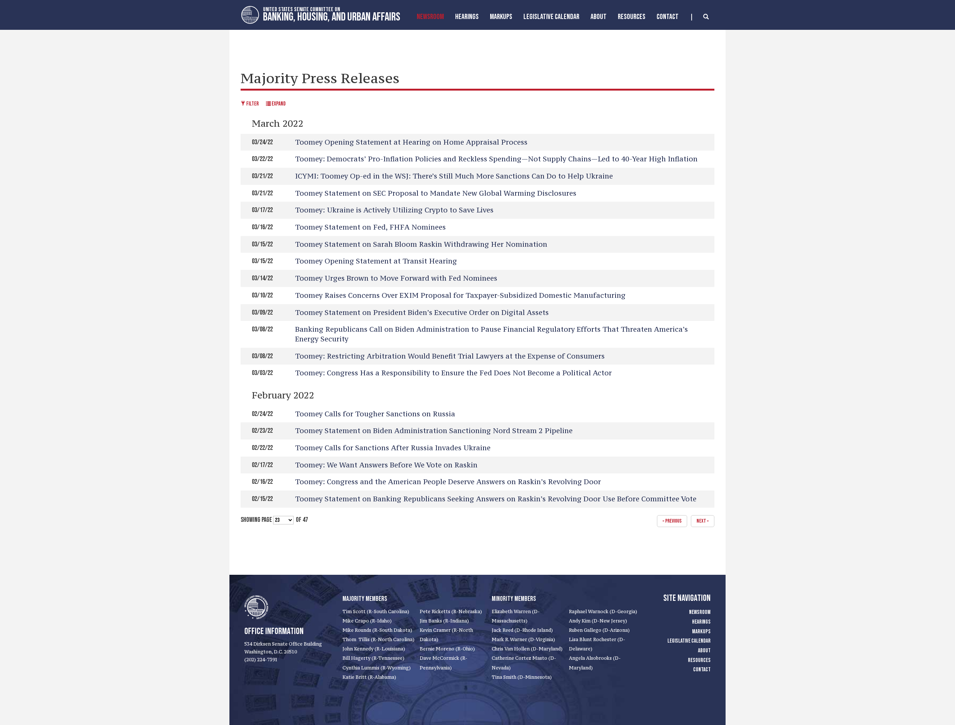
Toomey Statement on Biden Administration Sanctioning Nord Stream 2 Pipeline (434, 430)
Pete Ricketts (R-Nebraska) (451, 611)
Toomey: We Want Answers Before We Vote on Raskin (386, 464)
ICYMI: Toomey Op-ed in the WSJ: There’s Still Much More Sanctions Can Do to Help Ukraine (454, 175)
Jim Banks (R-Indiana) (444, 621)
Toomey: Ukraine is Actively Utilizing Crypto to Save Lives (394, 209)
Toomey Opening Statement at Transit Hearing (376, 260)
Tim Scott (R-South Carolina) (375, 611)
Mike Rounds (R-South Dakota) (377, 630)
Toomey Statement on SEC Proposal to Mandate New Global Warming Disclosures (435, 193)
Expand (278, 103)
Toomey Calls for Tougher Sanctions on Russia (375, 413)
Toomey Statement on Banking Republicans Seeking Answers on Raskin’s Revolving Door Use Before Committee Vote (495, 498)
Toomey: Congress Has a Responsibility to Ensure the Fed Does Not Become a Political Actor (453, 372)
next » (702, 521)
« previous (672, 521)
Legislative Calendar (551, 16)
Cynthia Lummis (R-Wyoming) (376, 668)
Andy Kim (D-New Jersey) (598, 621)
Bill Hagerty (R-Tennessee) (373, 658)
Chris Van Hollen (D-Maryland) (527, 649)
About (599, 16)
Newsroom (430, 16)
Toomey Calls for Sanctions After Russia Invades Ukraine (393, 447)
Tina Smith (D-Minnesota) (522, 677)
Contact (668, 16)
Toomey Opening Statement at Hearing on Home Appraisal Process (411, 142)
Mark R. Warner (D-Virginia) (523, 639)
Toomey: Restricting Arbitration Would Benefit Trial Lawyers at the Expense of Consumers (450, 356)
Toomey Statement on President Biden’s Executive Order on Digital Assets (422, 312)
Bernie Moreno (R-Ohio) (447, 649)
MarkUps (501, 16)
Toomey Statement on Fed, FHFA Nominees (370, 227)
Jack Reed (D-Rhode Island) (522, 630)
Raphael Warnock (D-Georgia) (603, 611)
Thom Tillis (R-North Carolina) (378, 639)
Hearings (467, 16)
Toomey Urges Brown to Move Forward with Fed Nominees (396, 278)
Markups (701, 631)
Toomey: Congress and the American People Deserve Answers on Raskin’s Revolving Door (448, 481)
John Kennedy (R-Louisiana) (373, 649)
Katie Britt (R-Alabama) (369, 677)
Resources (631, 16)
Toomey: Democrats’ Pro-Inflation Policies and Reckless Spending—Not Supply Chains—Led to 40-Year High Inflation (496, 158)
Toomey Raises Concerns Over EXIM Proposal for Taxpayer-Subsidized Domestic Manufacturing (460, 295)
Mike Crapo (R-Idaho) (367, 621)
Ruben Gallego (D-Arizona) (599, 630)
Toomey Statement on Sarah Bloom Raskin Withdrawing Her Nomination (421, 244)
